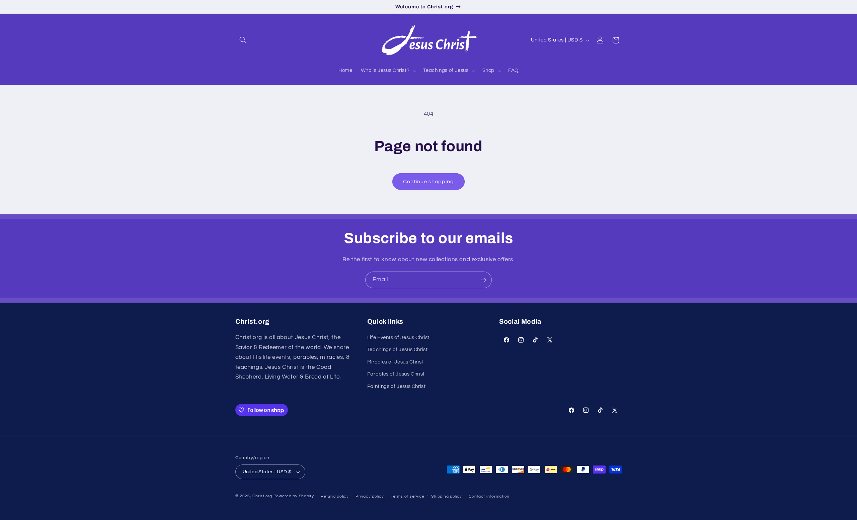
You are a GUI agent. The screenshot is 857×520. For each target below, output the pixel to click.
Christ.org (262, 496)
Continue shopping (428, 181)
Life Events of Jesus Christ (398, 337)
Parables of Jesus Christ (396, 374)
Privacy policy (370, 496)
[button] (243, 40)
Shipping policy (446, 496)
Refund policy (335, 496)
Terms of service (407, 496)
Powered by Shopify (294, 496)
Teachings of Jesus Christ (397, 349)
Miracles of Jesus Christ (395, 362)
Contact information (489, 496)
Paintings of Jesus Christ (396, 386)
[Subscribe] (483, 280)
